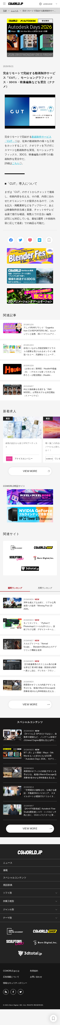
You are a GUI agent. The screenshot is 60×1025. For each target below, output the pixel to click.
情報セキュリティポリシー (15, 983)
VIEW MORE (30, 471)
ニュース (14, 11)
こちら (15, 163)
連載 (5, 870)
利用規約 (34, 971)
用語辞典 (7, 885)
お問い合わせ (36, 977)
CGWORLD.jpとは (11, 971)
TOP (5, 11)
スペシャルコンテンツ (14, 877)
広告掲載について (11, 977)
